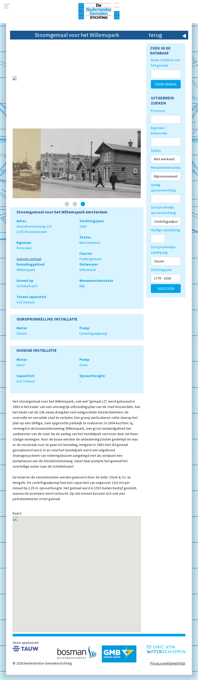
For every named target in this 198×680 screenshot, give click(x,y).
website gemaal (28, 259)
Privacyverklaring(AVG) (167, 663)
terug (155, 34)
